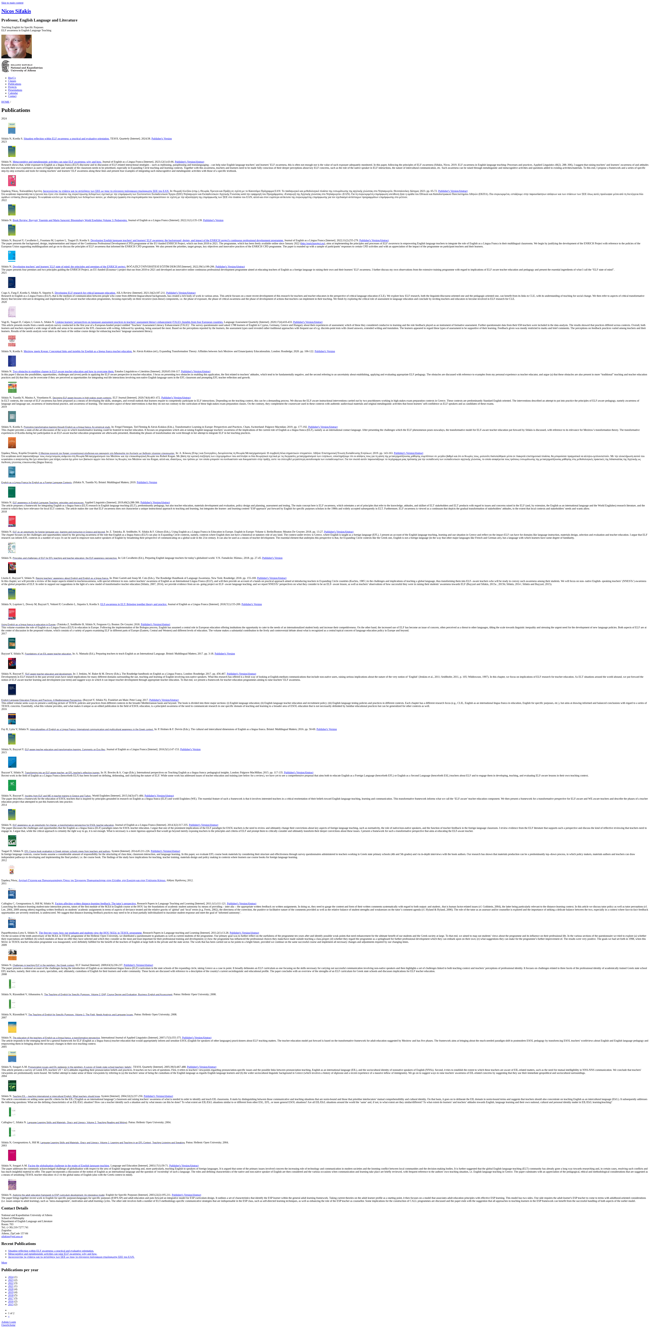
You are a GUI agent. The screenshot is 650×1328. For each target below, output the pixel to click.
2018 (11, 1295)
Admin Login (8, 1322)
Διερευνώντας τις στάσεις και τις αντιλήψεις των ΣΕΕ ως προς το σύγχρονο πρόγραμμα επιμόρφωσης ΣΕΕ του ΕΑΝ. (106, 191)
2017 (11, 1298)
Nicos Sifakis (16, 11)
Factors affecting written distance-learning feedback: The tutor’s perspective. (95, 903)
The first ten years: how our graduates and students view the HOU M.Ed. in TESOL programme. (90, 932)
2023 (11, 1280)
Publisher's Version (161, 138)
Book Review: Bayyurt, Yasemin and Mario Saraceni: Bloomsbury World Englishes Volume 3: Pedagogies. (70, 220)
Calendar (13, 93)
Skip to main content (12, 2)
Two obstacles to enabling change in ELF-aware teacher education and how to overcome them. (63, 371)
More (4, 1262)
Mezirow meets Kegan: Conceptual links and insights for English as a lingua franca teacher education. (78, 351)
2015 (11, 1304)
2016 (11, 1301)
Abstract (199, 161)
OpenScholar (8, 1325)
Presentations (15, 90)
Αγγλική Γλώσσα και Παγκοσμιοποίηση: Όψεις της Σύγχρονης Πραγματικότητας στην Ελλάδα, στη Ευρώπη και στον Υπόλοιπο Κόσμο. (92, 880)
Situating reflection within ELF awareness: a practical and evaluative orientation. (67, 138)
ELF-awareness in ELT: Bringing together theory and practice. (133, 604)
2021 (11, 1286)
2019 (11, 1292)
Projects (12, 87)
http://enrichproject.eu (312, 243)
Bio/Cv (12, 77)
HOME (5, 101)
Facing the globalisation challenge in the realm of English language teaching (68, 1165)
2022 (11, 1283)
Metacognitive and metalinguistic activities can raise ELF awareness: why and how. (57, 161)
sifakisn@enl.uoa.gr (12, 1236)
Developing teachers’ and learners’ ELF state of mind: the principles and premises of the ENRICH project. (69, 266)
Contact (12, 96)
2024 (11, 1277)
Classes (12, 80)
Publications (14, 84)
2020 (11, 1289)
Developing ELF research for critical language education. (85, 292)
